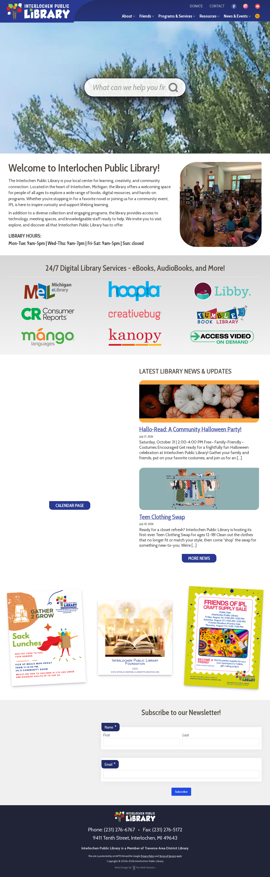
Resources (208, 16)
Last (185, 735)
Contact (217, 6)
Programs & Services (175, 16)
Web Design (121, 867)
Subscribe (181, 792)
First (106, 735)
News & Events (236, 16)
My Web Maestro (145, 867)
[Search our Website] (257, 16)
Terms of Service (167, 856)
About (127, 16)
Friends (145, 16)
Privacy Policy (148, 856)
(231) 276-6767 (119, 830)
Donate (196, 6)
